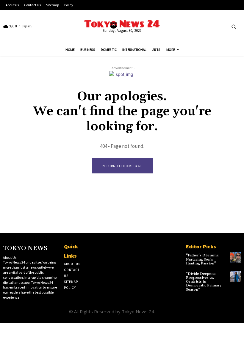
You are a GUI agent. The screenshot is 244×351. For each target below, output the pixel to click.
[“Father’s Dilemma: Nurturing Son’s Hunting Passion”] (235, 257)
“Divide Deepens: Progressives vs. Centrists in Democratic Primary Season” (203, 282)
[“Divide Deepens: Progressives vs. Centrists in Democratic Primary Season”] (235, 276)
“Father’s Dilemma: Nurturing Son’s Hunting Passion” (202, 259)
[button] (233, 26)
